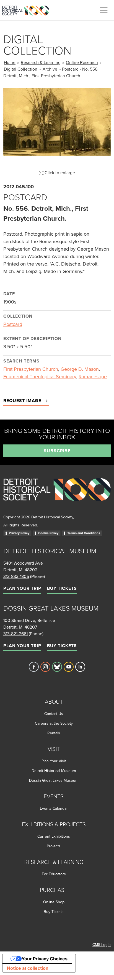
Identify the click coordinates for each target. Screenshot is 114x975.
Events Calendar (54, 808)
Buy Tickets (62, 588)
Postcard (12, 324)
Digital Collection (20, 69)
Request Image (23, 400)
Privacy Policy (19, 533)
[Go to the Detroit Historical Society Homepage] (27, 9)
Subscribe (57, 450)
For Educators (54, 874)
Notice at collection (27, 968)
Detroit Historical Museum (54, 770)
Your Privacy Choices (45, 958)
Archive (50, 69)
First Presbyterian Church (30, 369)
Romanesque (93, 376)
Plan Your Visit (54, 761)
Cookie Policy (48, 533)
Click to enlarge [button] (59, 172)
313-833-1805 (16, 576)
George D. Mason (80, 369)
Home (9, 62)
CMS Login (101, 944)
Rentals (53, 733)
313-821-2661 (15, 634)
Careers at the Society (54, 723)
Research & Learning (41, 62)
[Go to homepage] (57, 495)
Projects (54, 846)
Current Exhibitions (53, 836)
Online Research (82, 62)
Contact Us (53, 713)
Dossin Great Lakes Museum (53, 780)
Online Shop (53, 902)
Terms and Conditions (83, 533)
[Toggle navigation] (104, 10)
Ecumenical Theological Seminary (39, 376)
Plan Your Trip (22, 588)
